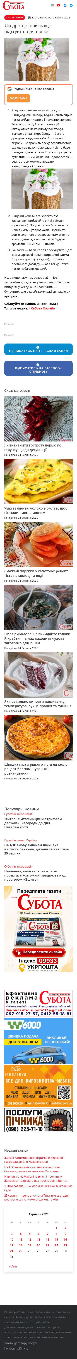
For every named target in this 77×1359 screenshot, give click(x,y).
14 (47, 1240)
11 (20, 1240)
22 (56, 1245)
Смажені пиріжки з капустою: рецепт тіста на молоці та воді (36, 573)
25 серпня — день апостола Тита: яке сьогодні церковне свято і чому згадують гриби (36, 1197)
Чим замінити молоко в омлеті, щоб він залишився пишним (36, 510)
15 (56, 1240)
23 (65, 1245)
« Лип (13, 1266)
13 (38, 1240)
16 (65, 1240)
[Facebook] (65, 5)
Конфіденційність (16, 1348)
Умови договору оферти (21, 1343)
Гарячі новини (14, 840)
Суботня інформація (18, 814)
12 (29, 1240)
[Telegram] (71, 5)
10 (11, 1240)
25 (20, 1251)
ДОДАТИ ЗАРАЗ (18, 98)
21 (47, 1245)
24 (11, 1251)
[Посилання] (13, 5)
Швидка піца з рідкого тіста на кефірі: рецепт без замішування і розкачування (36, 769)
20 (38, 1245)
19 (29, 1245)
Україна (31, 840)
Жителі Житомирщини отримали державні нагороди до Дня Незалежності (33, 823)
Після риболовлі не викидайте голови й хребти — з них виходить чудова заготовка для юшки (37, 638)
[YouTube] (59, 5)
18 (20, 1245)
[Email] (52, 5)
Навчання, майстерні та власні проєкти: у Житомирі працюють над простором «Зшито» (35, 875)
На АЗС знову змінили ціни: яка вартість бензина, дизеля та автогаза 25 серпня (36, 849)
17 (11, 1245)
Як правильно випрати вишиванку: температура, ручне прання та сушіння (37, 703)
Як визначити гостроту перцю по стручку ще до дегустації (32, 447)
